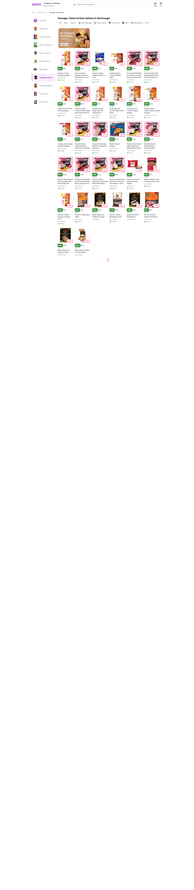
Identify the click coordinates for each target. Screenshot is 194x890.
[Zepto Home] (36, 4)
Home (34, 12)
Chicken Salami (101, 23)
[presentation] (37, 12)
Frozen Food (42, 12)
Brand (73, 23)
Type (65, 23)
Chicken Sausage (86, 23)
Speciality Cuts (138, 23)
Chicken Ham (115, 23)
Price (146, 23)
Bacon (127, 23)
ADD (70, 64)
